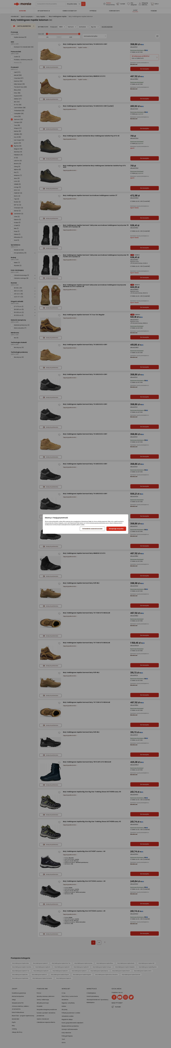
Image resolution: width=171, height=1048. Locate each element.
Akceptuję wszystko (116, 529)
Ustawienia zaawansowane (92, 529)
